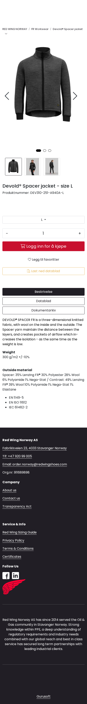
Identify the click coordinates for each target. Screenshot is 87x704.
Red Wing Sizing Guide (19, 532)
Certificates (11, 556)
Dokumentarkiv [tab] (43, 310)
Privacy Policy (13, 540)
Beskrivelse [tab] (43, 291)
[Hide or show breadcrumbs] (6, 34)
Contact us (11, 498)
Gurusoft (44, 696)
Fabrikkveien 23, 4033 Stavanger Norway (34, 448)
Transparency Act (17, 506)
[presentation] (7, 96)
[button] (38, 150)
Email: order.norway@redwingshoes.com (34, 464)
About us (9, 490)
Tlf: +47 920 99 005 (17, 456)
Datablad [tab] (43, 301)
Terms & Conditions (18, 548)
